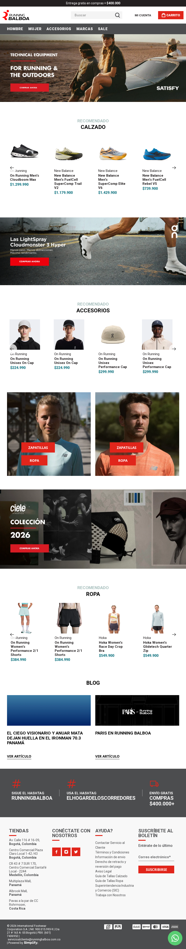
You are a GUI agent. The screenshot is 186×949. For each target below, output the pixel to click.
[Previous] (12, 168)
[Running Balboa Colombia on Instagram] (66, 852)
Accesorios (58, 29)
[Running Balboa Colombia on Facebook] (56, 852)
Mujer (35, 29)
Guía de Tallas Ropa (109, 881)
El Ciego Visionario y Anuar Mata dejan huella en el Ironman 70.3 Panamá (45, 737)
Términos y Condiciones (112, 852)
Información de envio (110, 857)
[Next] (174, 168)
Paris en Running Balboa (123, 733)
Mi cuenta (143, 15)
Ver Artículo (19, 756)
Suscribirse (156, 869)
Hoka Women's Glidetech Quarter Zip (156, 647)
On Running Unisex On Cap (22, 361)
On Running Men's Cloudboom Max (24, 177)
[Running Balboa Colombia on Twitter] (76, 852)
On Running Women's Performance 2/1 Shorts (24, 649)
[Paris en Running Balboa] (137, 710)
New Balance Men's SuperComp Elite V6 (111, 181)
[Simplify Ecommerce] (31, 942)
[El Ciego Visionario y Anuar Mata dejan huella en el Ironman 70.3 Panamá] (49, 710)
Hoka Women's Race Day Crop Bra (110, 647)
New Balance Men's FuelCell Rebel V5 (154, 179)
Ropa (34, 460)
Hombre (15, 29)
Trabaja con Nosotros (110, 895)
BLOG (93, 683)
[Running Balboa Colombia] (29, 15)
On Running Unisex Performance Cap (112, 363)
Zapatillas (38, 447)
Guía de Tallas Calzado (111, 876)
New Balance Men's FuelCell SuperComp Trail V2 (67, 181)
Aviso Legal (103, 871)
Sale (103, 29)
